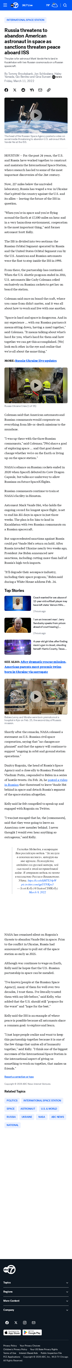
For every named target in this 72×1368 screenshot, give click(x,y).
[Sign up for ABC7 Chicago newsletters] (33, 1323)
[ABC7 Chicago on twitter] (16, 1323)
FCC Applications (11, 1357)
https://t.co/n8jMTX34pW (42, 880)
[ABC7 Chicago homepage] (14, 5)
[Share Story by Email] (40, 90)
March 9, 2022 (37, 892)
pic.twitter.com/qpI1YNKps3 (37, 884)
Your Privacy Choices (30, 1346)
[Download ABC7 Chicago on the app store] (12, 1332)
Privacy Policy (10, 1346)
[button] (5, 5)
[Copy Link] (49, 90)
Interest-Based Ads (28, 1353)
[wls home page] (9, 1269)
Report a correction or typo (19, 1077)
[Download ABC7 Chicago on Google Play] (32, 1332)
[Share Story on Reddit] (23, 90)
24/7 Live (27, 5)
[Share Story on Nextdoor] (32, 90)
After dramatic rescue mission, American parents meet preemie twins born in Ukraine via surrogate (35, 667)
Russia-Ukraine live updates (36, 360)
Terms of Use (9, 1353)
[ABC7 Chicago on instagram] (24, 1323)
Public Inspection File (51, 1353)
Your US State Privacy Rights (44, 1349)
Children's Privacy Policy (15, 1349)
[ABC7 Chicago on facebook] (7, 1323)
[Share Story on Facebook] (6, 90)
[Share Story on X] (15, 90)
